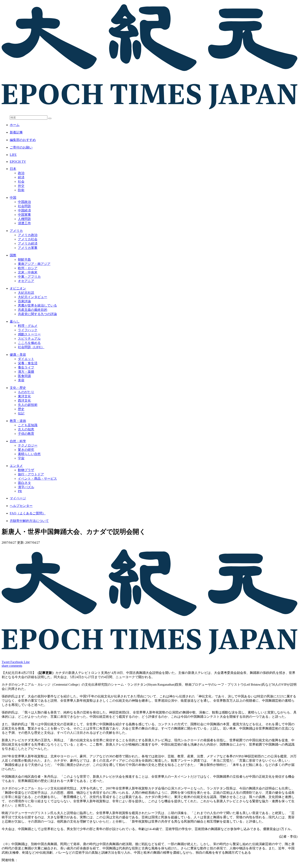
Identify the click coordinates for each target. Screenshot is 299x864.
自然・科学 (18, 441)
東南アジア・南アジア (34, 264)
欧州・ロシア (27, 268)
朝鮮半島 (24, 259)
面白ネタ (24, 483)
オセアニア (26, 281)
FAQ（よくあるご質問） (28, 513)
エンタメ (16, 465)
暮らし (15, 321)
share (5, 665)
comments (15, 665)
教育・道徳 (18, 421)
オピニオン (18, 288)
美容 (21, 380)
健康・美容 (18, 354)
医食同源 (24, 376)
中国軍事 (24, 214)
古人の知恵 (26, 429)
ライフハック (27, 330)
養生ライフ (26, 367)
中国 (13, 197)
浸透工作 (24, 223)
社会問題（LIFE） (31, 347)
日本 (13, 168)
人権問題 (24, 219)
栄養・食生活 (27, 363)
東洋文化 (24, 396)
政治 (21, 173)
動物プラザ (26, 470)
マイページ (18, 498)
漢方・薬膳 (26, 371)
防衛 (21, 190)
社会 (21, 181)
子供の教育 (26, 433)
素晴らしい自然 (29, 454)
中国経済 (24, 210)
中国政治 (24, 202)
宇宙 (21, 458)
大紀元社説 (26, 292)
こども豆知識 (27, 425)
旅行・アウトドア (31, 474)
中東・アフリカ (29, 276)
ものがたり (26, 392)
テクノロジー (27, 445)
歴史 (21, 409)
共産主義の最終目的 (32, 309)
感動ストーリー (29, 334)
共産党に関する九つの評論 (37, 314)
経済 (21, 177)
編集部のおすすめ (23, 140)
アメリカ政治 (27, 235)
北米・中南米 (27, 272)
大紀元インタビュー (32, 297)
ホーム (15, 125)
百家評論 (24, 301)
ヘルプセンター (21, 505)
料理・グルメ (27, 325)
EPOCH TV (18, 161)
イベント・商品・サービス (37, 478)
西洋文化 (24, 400)
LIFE (13, 154)
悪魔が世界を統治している (37, 305)
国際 (13, 255)
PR (20, 491)
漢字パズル (26, 487)
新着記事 (16, 132)
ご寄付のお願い (21, 147)
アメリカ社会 (27, 239)
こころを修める (29, 343)
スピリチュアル (29, 338)
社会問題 (24, 206)
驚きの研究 (26, 449)
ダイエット (26, 359)
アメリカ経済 (27, 243)
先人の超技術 (27, 405)
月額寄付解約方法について (29, 521)
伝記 (21, 413)
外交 (21, 186)
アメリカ (16, 230)
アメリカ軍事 (27, 247)
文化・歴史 (18, 387)
